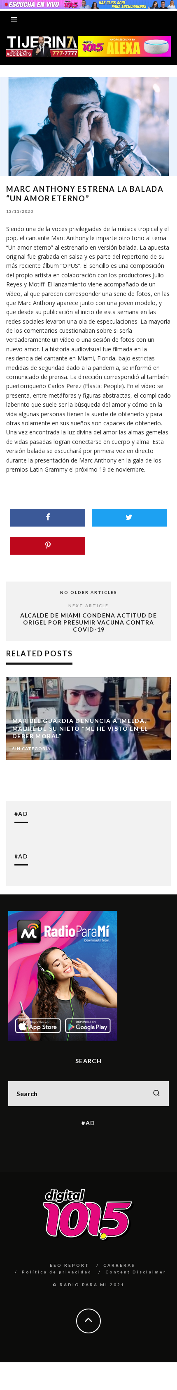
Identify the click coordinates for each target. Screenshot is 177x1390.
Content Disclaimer (135, 1271)
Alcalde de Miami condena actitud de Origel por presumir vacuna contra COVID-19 (88, 622)
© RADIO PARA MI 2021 (89, 1284)
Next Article (88, 605)
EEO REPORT (70, 1265)
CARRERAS (119, 1265)
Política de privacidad (57, 1271)
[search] (156, 1093)
